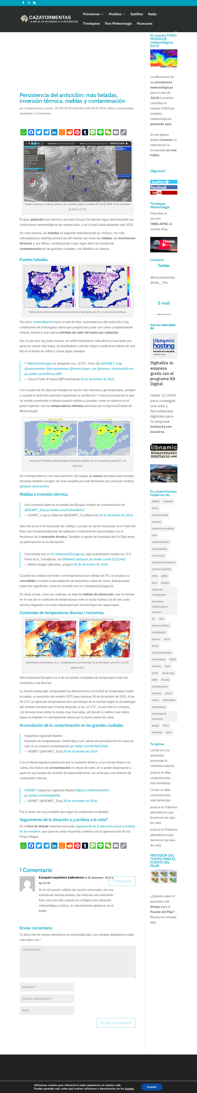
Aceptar (152, 1087)
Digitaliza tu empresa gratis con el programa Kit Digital (162, 373)
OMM (154, 680)
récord (168, 693)
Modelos (115, 14)
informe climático (160, 625)
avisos (155, 508)
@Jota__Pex (159, 282)
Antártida (168, 501)
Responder (122, 881)
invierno (156, 639)
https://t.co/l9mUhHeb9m (92, 790)
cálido (164, 576)
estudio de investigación (159, 592)
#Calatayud (59, 554)
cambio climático (160, 542)
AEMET (156, 501)
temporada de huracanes (159, 716)
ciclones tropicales (161, 569)
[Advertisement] (77, 62)
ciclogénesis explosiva (163, 562)
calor (154, 535)
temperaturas (159, 707)
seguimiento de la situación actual (98, 826)
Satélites (136, 14)
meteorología (159, 659)
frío (153, 619)
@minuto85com (123, 368)
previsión (156, 693)
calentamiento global (163, 528)
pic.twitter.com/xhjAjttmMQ (42, 795)
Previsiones (91, 14)
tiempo (155, 725)
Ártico (169, 732)
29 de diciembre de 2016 (97, 379)
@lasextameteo (35, 368)
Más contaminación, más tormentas (160, 778)
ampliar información (34, 486)
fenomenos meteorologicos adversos (160, 606)
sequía (155, 700)
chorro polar (158, 555)
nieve (167, 666)
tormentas (157, 732)
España (165, 583)
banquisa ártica (160, 515)
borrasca (156, 522)
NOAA (155, 673)
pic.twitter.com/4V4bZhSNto (89, 746)
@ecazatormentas (162, 277)
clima (154, 576)
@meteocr (104, 368)
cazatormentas (159, 549)
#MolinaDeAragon (39, 363)
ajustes (129, 1088)
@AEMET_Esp (111, 363)
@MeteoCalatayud (75, 559)
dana (154, 583)
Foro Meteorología (118, 24)
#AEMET (30, 790)
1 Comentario (42, 113)
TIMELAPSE (159, 224)
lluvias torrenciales (161, 652)
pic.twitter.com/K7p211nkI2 (107, 559)
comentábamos (43, 322)
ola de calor (168, 673)
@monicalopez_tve (83, 368)
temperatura (169, 700)
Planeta (165, 680)
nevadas (156, 666)
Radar (152, 14)
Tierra (166, 725)
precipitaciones (160, 686)
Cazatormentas (33, 108)
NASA (172, 659)
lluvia (167, 639)
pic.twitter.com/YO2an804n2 (65, 510)
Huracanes (145, 24)
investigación (159, 632)
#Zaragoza (75, 554)
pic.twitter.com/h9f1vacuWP (43, 374)
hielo (161, 619)
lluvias (155, 646)
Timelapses (91, 24)
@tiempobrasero (58, 368)
